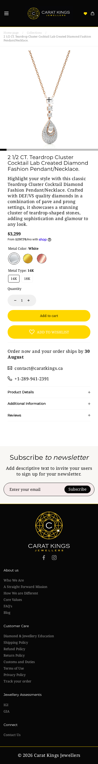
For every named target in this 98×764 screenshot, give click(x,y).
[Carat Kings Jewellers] (49, 13)
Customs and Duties (19, 661)
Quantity (14, 288)
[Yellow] (28, 259)
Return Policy (14, 655)
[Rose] (42, 259)
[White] (14, 259)
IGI (6, 705)
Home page (11, 33)
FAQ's (8, 606)
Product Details (21, 392)
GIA (7, 711)
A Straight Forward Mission (25, 586)
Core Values (13, 599)
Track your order (17, 681)
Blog (7, 612)
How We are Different (21, 593)
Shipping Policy (16, 642)
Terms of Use (14, 668)
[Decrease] (12, 300)
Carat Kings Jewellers (57, 755)
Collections (34, 33)
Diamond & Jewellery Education (29, 636)
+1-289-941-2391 (32, 379)
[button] (6, 13)
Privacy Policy (15, 674)
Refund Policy (14, 649)
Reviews (14, 415)
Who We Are (14, 580)
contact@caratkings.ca (39, 368)
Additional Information (27, 403)
